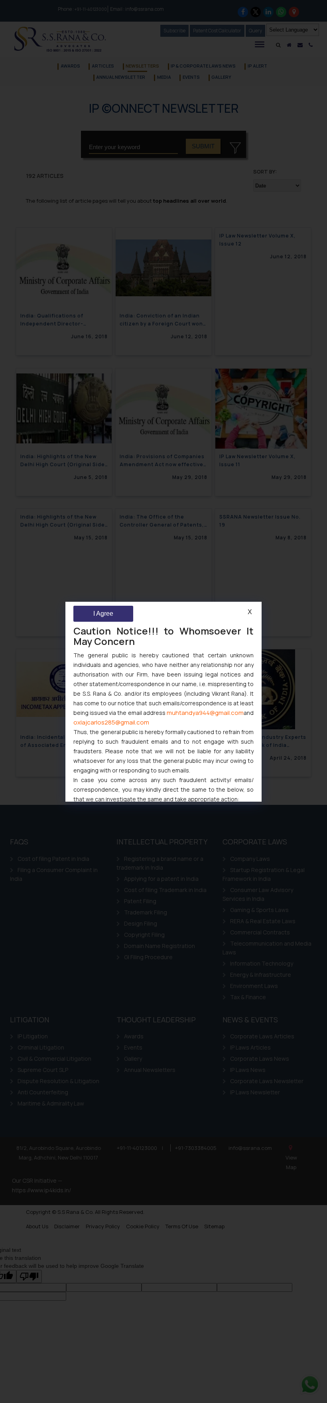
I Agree (103, 613)
